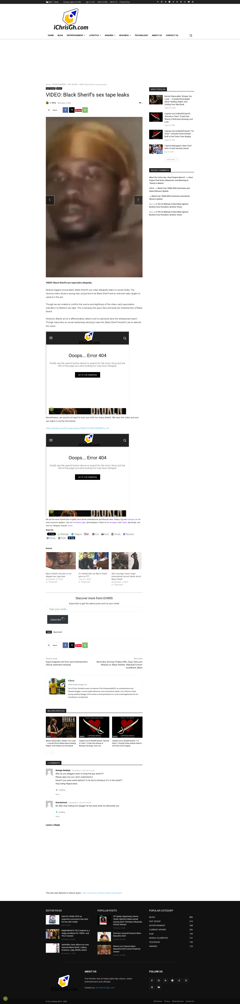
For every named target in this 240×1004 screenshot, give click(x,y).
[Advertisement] (140, 19)
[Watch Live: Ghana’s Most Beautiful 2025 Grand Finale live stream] (104, 949)
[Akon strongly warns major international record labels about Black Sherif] (127, 560)
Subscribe (56, 619)
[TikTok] (173, 2)
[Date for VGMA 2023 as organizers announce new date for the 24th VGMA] (52, 919)
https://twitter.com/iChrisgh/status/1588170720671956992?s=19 (77, 428)
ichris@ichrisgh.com (105, 987)
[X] (177, 2)
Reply (58, 794)
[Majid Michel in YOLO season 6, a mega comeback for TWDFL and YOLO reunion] (52, 934)
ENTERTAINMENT (59, 84)
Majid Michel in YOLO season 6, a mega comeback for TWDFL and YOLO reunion (76, 933)
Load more (171, 159)
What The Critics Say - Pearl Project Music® (167, 177)
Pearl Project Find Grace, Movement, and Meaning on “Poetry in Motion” (171, 180)
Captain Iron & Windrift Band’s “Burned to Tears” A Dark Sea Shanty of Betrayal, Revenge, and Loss (94, 743)
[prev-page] (47, 752)
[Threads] (192, 2)
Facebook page (79, 522)
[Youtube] (188, 2)
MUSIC (59, 88)
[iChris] (47, 102)
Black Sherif (57, 632)
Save (79, 110)
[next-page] (52, 752)
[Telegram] (169, 2)
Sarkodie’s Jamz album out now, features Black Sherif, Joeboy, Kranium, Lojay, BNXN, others (75, 947)
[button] (191, 35)
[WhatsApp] (185, 2)
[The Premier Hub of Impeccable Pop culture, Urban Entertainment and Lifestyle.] (68, 19)
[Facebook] (157, 2)
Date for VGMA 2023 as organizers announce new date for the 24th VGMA (75, 919)
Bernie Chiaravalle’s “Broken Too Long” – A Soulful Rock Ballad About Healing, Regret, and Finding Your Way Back (61, 743)
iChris (54, 103)
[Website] (181, 2)
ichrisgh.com (133, 519)
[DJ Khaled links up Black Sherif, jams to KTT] (94, 560)
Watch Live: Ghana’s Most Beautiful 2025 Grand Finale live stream (126, 949)
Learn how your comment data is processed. (102, 893)
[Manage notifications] (5, 998)
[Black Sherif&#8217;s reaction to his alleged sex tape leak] (61, 560)
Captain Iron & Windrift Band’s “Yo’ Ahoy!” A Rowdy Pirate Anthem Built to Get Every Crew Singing (127, 743)
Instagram (114, 522)
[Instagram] (161, 2)
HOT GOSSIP (73, 84)
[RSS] (165, 2)
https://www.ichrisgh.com (77, 685)
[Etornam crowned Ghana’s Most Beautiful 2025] (104, 936)
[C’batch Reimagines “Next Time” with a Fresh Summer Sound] (156, 149)
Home (48, 84)
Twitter (124, 522)
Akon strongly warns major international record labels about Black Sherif (126, 576)
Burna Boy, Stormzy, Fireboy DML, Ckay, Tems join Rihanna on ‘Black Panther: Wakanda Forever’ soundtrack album (119, 665)
